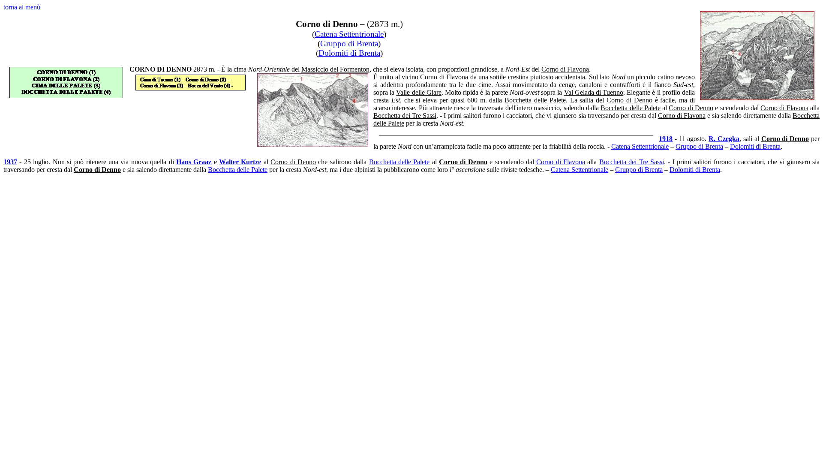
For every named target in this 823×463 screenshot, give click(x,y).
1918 (666, 138)
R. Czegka (724, 138)
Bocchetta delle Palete (399, 161)
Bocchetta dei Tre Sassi (631, 161)
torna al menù (21, 7)
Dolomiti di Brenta (349, 52)
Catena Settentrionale (349, 34)
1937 (10, 161)
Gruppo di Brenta (349, 43)
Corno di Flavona (560, 161)
